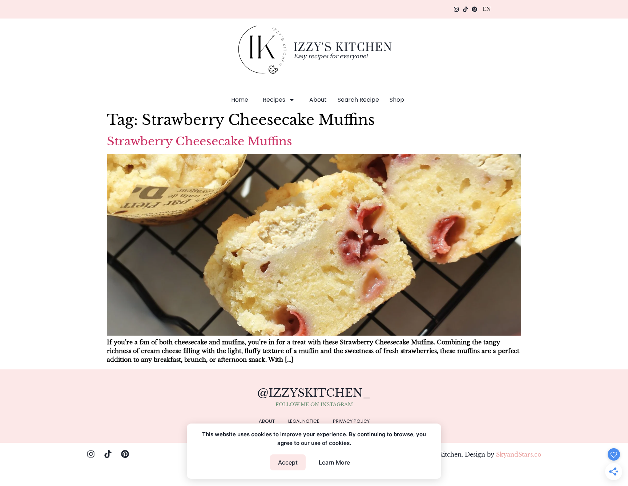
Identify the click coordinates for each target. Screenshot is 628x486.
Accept (288, 462)
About (318, 100)
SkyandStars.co (518, 454)
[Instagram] (456, 9)
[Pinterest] (474, 9)
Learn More (334, 462)
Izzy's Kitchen (343, 46)
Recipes (274, 100)
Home (239, 100)
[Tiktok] (465, 9)
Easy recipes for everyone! (331, 56)
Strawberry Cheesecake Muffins (199, 141)
